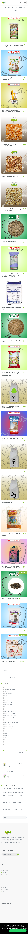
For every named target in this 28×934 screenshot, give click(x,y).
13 (20, 674)
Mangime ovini (7, 709)
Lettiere (6, 700)
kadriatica (20, 792)
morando (21, 795)
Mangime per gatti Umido (10, 717)
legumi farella (10, 795)
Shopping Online (6, 872)
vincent (10, 809)
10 (11, 674)
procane (5, 802)
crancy (4, 792)
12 (17, 674)
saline (14, 802)
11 (14, 674)
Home (4, 868)
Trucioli (6, 744)
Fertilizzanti (7, 695)
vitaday (15, 809)
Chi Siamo (5, 870)
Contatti (5, 874)
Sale (5, 737)
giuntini (15, 792)
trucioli (5, 809)
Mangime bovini (8, 702)
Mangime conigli (8, 704)
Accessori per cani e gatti (10, 687)
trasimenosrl (19, 806)
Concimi (6, 691)
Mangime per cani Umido (10, 713)
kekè (4, 795)
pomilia (23, 799)
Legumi (6, 698)
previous (4, 670)
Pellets (6, 733)
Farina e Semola (8, 693)
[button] (18, 930)
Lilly (16, 795)
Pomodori (6, 735)
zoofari (20, 809)
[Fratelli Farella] (4, 2)
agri (4, 788)
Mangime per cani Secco (10, 711)
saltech (19, 802)
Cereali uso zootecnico (9, 689)
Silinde (12, 806)
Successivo (12, 677)
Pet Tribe (10, 799)
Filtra (5, 753)
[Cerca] (22, 2)
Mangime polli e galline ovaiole (11, 722)
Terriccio (6, 742)
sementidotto (6, 806)
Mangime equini (8, 706)
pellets (4, 799)
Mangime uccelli (8, 728)
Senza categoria (8, 739)
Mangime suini (7, 724)
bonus (15, 788)
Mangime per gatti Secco (10, 715)
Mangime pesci (7, 720)
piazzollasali (17, 799)
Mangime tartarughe (9, 726)
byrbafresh (21, 788)
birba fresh (9, 788)
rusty (10, 802)
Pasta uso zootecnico (9, 731)
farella (9, 792)
